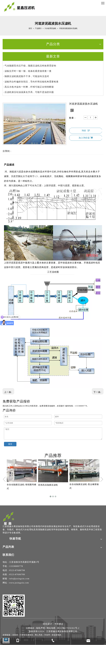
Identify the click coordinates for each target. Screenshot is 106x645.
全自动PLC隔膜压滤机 (80, 492)
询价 (84, 130)
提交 (10, 444)
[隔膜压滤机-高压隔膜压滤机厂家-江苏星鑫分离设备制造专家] (9, 518)
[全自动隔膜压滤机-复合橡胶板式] (53, 470)
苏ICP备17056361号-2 (68, 628)
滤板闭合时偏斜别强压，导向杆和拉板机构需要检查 (32, 81)
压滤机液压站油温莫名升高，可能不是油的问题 (29, 92)
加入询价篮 (84, 138)
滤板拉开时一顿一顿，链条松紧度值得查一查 (28, 71)
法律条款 (30, 628)
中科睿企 (59, 624)
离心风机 (39, 635)
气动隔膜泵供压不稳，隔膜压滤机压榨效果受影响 (30, 65)
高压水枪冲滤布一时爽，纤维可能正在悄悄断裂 (29, 87)
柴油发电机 (56, 635)
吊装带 (47, 635)
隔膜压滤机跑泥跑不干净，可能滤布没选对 (27, 76)
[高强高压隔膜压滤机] (22, 470)
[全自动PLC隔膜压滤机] (84, 474)
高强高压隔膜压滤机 (17, 485)
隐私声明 (40, 628)
